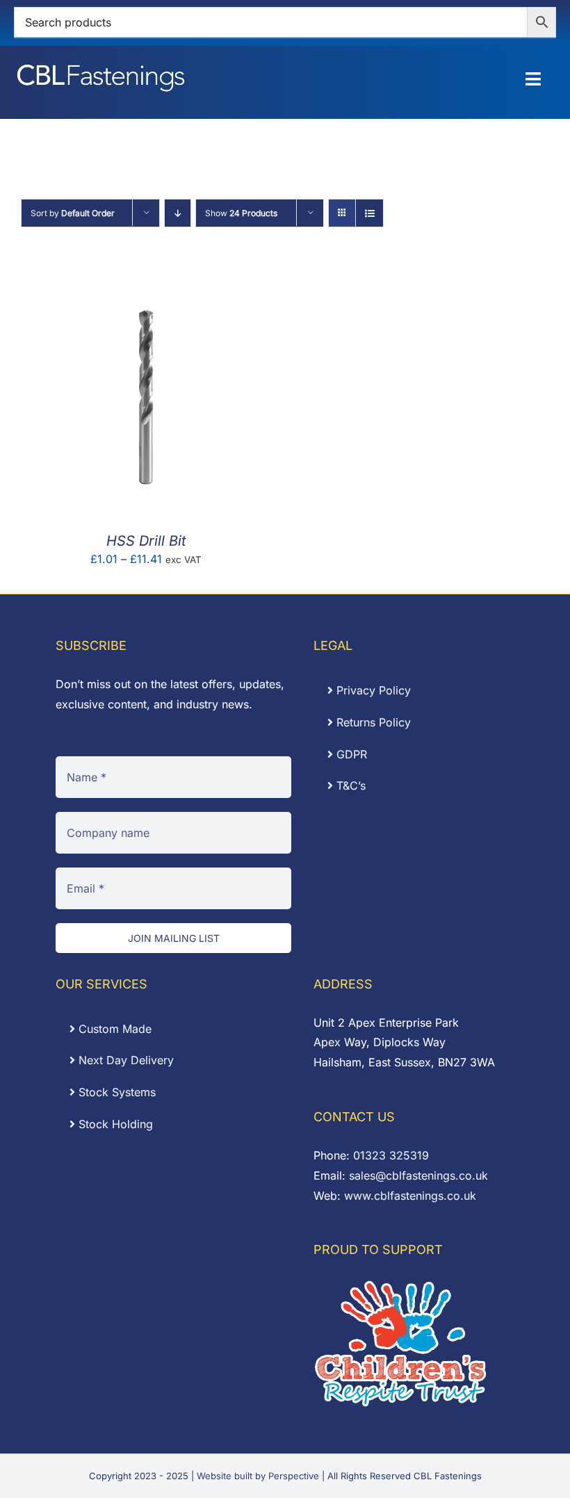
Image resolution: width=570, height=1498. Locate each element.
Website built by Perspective (258, 1475)
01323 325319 (391, 1155)
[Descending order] (177, 213)
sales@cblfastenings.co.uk (418, 1175)
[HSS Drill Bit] (146, 279)
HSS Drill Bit (146, 540)
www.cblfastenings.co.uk (410, 1196)
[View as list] (369, 213)
